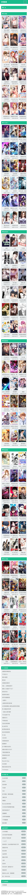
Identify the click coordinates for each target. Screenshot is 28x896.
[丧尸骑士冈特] (15, 636)
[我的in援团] (6, 22)
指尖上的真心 (6, 300)
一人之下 (6, 156)
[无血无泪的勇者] (15, 510)
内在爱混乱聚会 (15, 300)
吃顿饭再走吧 (6, 535)
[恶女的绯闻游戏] (23, 510)
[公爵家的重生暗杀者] (6, 493)
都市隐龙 (23, 443)
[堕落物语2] (23, 217)
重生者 (15, 466)
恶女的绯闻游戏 (23, 518)
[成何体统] (6, 435)
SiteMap (18, 891)
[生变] (15, 240)
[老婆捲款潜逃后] (23, 108)
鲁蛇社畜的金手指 (23, 99)
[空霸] (6, 653)
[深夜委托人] (15, 257)
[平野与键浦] (6, 326)
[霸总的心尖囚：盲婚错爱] (15, 200)
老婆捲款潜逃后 (23, 116)
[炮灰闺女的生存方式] (6, 366)
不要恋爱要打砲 (15, 82)
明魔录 (4, 800)
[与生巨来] (23, 56)
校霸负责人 (6, 518)
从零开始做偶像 (6, 816)
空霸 (7, 661)
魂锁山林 (23, 282)
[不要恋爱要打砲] (15, 74)
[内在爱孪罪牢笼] (6, 309)
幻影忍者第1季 (23, 627)
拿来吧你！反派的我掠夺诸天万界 (10, 844)
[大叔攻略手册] (6, 274)
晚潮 (23, 392)
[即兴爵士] (15, 274)
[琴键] (6, 257)
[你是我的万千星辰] (23, 366)
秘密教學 (6, 99)
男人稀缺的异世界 (15, 47)
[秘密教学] (6, 74)
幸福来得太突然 (23, 82)
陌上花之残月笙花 (6, 803)
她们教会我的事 (15, 64)
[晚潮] (23, 384)
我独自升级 (23, 156)
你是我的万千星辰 (23, 374)
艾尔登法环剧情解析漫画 (8, 807)
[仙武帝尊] (15, 165)
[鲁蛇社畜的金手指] (23, 91)
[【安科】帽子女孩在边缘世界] (15, 584)
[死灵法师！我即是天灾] (23, 183)
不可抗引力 (6, 357)
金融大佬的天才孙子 (7, 749)
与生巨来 (23, 64)
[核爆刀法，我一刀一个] (15, 366)
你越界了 (23, 265)
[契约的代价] (23, 22)
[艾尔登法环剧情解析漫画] (23, 584)
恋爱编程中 (6, 610)
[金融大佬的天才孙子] (23, 527)
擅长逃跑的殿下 (6, 644)
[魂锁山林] (23, 274)
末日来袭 (6, 552)
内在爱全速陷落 (23, 300)
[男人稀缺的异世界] (15, 39)
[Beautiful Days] (15, 91)
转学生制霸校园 (23, 483)
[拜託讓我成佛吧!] (23, 636)
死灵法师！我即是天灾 (7, 866)
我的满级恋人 (23, 317)
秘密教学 (6, 82)
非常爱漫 (4, 2)
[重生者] (15, 458)
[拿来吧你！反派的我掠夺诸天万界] (15, 148)
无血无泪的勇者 (15, 518)
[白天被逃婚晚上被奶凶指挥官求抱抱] (15, 349)
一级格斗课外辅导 (15, 501)
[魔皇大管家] (23, 165)
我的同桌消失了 (6, 810)
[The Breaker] (15, 544)
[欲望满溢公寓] (6, 108)
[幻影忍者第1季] (23, 619)
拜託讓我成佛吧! (23, 644)
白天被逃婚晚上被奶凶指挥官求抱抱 (11, 706)
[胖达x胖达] (6, 401)
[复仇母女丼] (6, 217)
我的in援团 (6, 30)
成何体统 (6, 443)
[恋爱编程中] (6, 602)
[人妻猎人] (6, 39)
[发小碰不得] (6, 56)
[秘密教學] (6, 91)
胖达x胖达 (6, 409)
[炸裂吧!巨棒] (15, 217)
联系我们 (22, 891)
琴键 (7, 265)
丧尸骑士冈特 (15, 644)
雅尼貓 (15, 627)
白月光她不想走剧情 (7, 834)
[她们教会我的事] (15, 56)
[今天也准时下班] (23, 493)
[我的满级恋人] (23, 309)
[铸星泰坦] (6, 200)
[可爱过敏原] (23, 418)
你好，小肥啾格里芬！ (7, 686)
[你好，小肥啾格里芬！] (23, 458)
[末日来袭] (6, 544)
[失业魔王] (15, 435)
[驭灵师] (15, 183)
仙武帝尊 (15, 173)
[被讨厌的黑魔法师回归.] (6, 567)
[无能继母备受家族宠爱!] (6, 619)
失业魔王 (15, 443)
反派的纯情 (5, 778)
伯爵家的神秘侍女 (6, 466)
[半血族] (23, 240)
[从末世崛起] (6, 131)
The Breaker (15, 552)
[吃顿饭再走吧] (6, 527)
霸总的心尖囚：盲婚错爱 (8, 873)
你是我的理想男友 (23, 334)
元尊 (7, 191)
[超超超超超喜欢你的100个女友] (15, 567)
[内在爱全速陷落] (23, 292)
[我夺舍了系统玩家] (23, 131)
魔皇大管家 (23, 173)
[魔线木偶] (6, 584)
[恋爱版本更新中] (15, 22)
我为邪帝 (6, 173)
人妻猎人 (6, 47)
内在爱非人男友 (15, 317)
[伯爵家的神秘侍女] (6, 458)
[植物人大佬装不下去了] (6, 475)
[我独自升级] (23, 148)
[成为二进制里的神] (6, 384)
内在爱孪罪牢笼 (6, 317)
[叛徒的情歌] (15, 326)
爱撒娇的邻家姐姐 (15, 116)
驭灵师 (15, 191)
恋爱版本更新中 (15, 30)
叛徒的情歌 (15, 334)
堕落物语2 (23, 225)
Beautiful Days (14, 99)
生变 (15, 248)
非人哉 (23, 357)
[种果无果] (23, 544)
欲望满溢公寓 (6, 116)
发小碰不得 (6, 64)
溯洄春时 (15, 392)
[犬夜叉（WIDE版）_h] (23, 653)
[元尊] (6, 183)
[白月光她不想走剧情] (15, 131)
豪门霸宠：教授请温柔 (7, 794)
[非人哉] (23, 349)
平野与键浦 (6, 334)
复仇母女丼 (6, 225)
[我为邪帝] (6, 165)
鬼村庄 (4, 781)
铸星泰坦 (6, 208)
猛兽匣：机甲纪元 (15, 409)
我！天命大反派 (23, 208)
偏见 (7, 248)
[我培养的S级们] (15, 475)
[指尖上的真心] (6, 292)
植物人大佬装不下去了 (7, 688)
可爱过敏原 (23, 426)
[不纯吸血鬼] (23, 39)
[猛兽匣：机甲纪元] (15, 401)
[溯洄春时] (15, 384)
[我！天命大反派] (23, 200)
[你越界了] (23, 257)
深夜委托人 (15, 265)
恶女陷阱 (4, 784)
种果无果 (23, 552)
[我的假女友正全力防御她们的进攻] (23, 602)
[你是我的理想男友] (23, 326)
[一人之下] (6, 148)
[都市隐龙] (23, 435)
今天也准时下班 (23, 501)
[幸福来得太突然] (23, 74)
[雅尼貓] (15, 619)
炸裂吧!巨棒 (15, 225)
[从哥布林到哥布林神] (23, 401)
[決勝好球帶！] (23, 567)
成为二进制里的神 (6, 392)
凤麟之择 (4, 797)
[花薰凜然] (15, 602)
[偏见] (6, 240)
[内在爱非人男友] (15, 309)
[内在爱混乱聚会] (15, 292)
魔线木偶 (6, 592)
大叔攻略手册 (6, 282)
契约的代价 (23, 30)
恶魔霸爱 (4, 813)
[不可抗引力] (6, 349)
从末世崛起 (6, 139)
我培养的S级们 (15, 483)
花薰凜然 (15, 610)
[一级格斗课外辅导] (15, 493)
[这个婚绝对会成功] (15, 527)
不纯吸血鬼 (23, 47)
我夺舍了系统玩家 (23, 139)
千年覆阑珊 (5, 819)
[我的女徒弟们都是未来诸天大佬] (6, 418)
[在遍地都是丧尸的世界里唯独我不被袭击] (15, 653)
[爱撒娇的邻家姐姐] (15, 108)
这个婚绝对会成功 (15, 535)
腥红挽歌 (4, 823)
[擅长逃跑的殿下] (6, 636)
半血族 (23, 248)
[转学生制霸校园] (23, 475)
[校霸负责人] (6, 510)
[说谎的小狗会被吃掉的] (15, 418)
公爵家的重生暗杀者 (7, 703)
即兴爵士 (15, 282)
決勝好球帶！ (23, 575)
